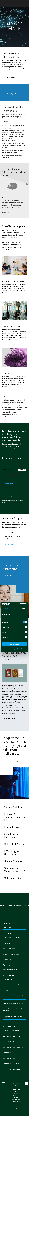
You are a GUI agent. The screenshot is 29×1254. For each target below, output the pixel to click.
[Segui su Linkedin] (26, 1141)
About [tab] (24, 608)
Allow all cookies (14, 644)
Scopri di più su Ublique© (12, 818)
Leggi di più (9, 520)
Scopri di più (10, 131)
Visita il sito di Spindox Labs (10, 533)
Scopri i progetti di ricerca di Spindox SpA (13, 539)
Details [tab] (15, 608)
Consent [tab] (5, 608)
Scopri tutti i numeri (9, 776)
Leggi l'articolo (11, 77)
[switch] (25, 627)
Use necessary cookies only (14, 649)
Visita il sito (9, 581)
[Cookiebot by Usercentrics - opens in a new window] (20, 604)
